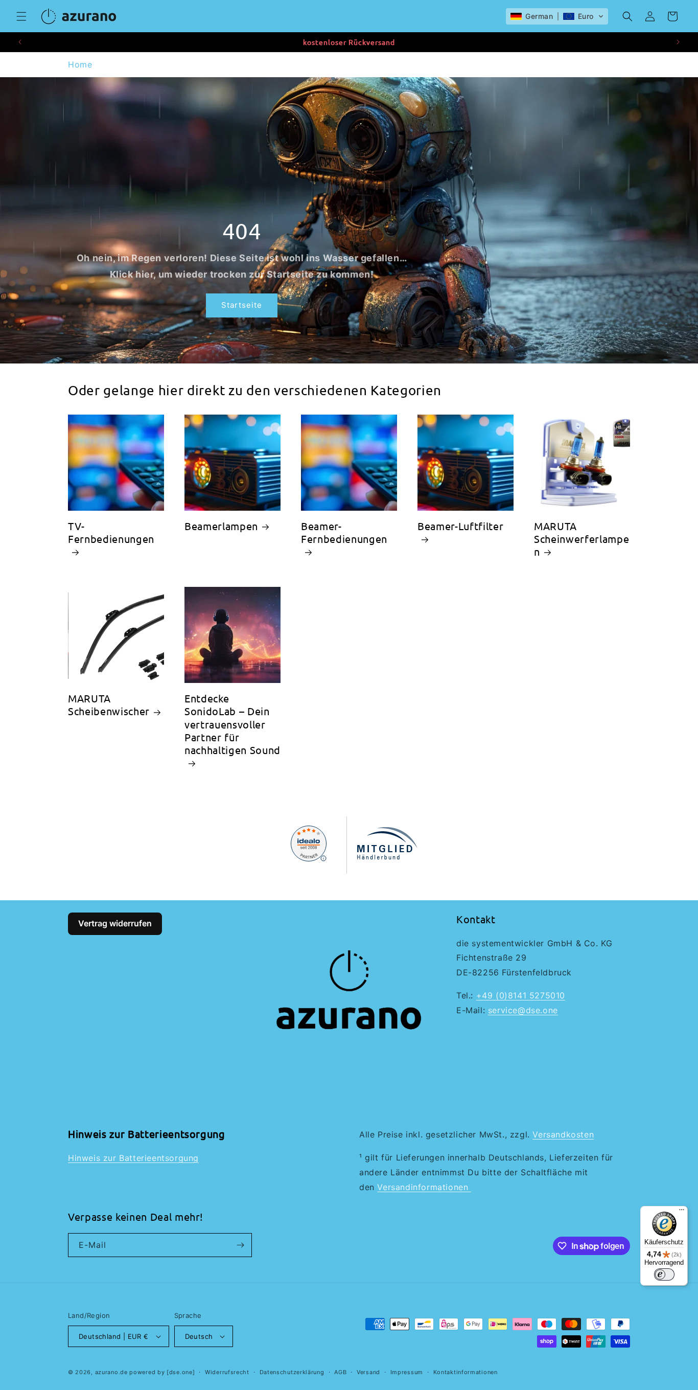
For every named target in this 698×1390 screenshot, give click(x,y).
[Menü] (682, 1212)
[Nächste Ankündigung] (678, 42)
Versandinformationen (424, 1187)
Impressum (406, 1372)
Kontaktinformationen (465, 1372)
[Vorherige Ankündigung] (20, 42)
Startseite (241, 305)
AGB (340, 1372)
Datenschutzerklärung (292, 1372)
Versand (368, 1372)
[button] (21, 16)
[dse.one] (181, 1372)
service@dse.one (523, 1010)
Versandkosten (563, 1134)
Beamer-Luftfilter (460, 525)
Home (80, 64)
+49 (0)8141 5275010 (520, 995)
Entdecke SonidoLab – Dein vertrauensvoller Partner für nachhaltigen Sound (232, 724)
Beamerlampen (221, 525)
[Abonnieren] (240, 1245)
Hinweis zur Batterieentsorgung (133, 1158)
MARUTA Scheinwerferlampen (581, 538)
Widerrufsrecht (227, 1372)
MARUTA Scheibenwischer (109, 704)
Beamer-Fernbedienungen (344, 532)
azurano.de (111, 1372)
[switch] (664, 1274)
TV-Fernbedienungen (111, 532)
